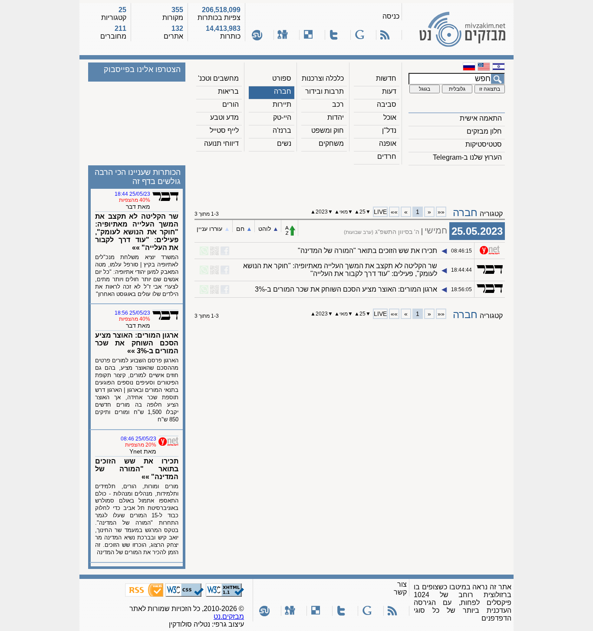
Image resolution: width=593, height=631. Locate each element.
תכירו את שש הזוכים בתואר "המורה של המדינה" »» (136, 468)
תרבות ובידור (324, 91)
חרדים (386, 156)
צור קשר (400, 588)
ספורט (281, 78)
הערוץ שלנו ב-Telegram (467, 157)
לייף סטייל (224, 130)
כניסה (390, 16)
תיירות (282, 104)
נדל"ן (389, 130)
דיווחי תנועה (221, 143)
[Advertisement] (349, 183)
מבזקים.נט (229, 616)
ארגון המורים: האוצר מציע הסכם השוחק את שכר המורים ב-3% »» (136, 343)
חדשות (386, 78)
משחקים (331, 143)
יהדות (335, 117)
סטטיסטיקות (483, 144)
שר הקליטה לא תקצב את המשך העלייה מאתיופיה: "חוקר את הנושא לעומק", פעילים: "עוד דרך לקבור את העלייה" (340, 269)
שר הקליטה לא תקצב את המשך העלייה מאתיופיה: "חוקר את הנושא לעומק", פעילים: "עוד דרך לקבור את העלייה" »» (136, 232)
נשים (284, 143)
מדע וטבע (224, 117)
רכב (338, 104)
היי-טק (282, 117)
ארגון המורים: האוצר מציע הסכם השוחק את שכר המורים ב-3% (346, 289)
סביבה (386, 104)
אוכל (389, 117)
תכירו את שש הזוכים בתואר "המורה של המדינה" (367, 250)
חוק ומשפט (327, 130)
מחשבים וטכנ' (218, 78)
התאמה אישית (481, 118)
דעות (389, 91)
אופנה (387, 143)
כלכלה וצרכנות (323, 78)
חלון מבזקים (484, 131)
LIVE (380, 211)
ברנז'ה (282, 130)
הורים (230, 104)
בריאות (228, 91)
